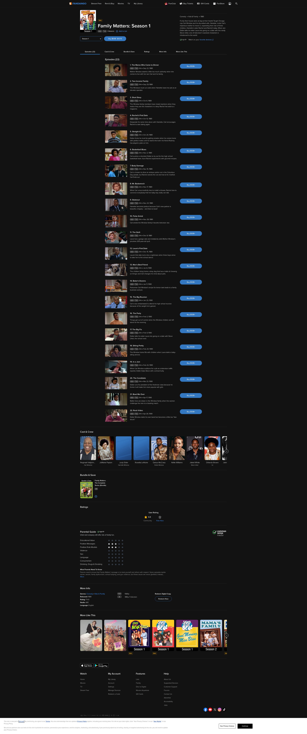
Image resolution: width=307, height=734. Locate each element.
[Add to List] (96, 496)
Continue (245, 726)
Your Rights (157, 721)
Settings (111, 687)
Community (148, 521)
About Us (167, 679)
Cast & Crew (109, 52)
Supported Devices (171, 683)
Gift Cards (139, 694)
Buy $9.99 (117, 39)
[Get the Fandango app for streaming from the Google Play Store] (101, 665)
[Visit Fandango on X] (215, 710)
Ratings (147, 52)
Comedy (90, 594)
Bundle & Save (129, 52)
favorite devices (206, 40)
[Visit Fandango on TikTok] (224, 710)
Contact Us (168, 694)
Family (138, 683)
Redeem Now (163, 599)
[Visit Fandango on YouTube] (210, 710)
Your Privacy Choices (227, 726)
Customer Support (170, 687)
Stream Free (84, 690)
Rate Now (160, 521)
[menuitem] (203, 3)
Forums (166, 690)
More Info (162, 52)
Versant (21, 721)
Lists (137, 679)
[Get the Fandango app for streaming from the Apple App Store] (86, 665)
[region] (153, 726)
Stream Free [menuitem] (96, 3)
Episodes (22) (90, 52)
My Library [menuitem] (138, 3)
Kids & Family (100, 594)
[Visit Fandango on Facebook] (206, 710)
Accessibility (168, 701)
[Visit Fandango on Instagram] (220, 710)
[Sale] (139, 635)
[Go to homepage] (78, 3)
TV (81, 687)
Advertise (167, 698)
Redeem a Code (114, 694)
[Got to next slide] (226, 451)
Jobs (165, 705)
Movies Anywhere (142, 690)
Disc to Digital (141, 687)
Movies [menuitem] (121, 3)
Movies (82, 683)
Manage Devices (114, 690)
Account (111, 683)
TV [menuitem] (129, 3)
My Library (112, 679)
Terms (48, 721)
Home (82, 679)
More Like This (181, 52)
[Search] (236, 3)
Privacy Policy (82, 721)
